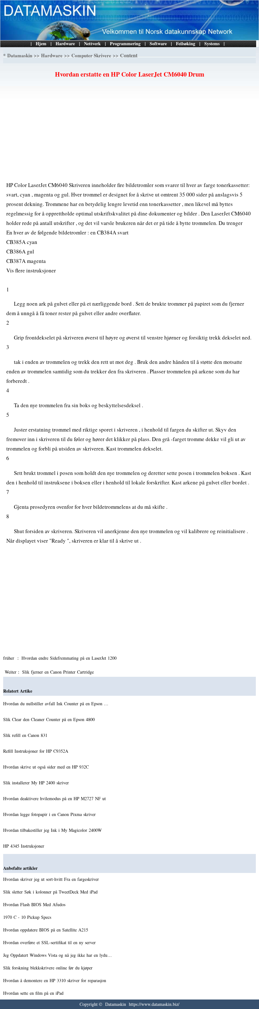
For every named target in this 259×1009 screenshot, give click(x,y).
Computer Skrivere (91, 55)
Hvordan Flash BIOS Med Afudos (35, 904)
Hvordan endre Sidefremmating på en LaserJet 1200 (69, 658)
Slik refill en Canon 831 (26, 735)
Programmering (125, 43)
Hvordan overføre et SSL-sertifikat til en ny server (50, 942)
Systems (212, 43)
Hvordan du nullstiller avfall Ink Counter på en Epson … (55, 704)
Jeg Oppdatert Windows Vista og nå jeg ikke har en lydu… (57, 955)
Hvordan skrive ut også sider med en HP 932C (46, 767)
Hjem (41, 43)
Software (158, 43)
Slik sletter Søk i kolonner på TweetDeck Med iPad (51, 892)
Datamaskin (19, 55)
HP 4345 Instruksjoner (24, 846)
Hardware (65, 43)
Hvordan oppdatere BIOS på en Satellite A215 (46, 930)
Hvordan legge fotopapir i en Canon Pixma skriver (50, 814)
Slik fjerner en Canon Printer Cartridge (58, 672)
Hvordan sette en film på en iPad (34, 993)
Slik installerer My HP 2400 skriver (36, 783)
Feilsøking (185, 43)
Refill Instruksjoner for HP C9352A (36, 751)
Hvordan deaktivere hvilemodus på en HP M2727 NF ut (55, 798)
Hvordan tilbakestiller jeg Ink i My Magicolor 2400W (53, 830)
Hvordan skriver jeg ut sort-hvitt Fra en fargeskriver (51, 879)
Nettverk (92, 43)
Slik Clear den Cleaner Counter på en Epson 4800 (49, 719)
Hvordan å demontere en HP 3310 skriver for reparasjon (55, 980)
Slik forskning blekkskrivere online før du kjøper (48, 968)
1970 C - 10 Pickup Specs (28, 917)
